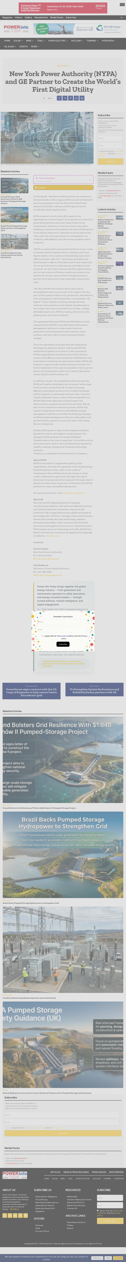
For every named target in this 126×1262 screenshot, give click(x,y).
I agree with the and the (65, 637)
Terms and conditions (65, 636)
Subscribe (63, 644)
